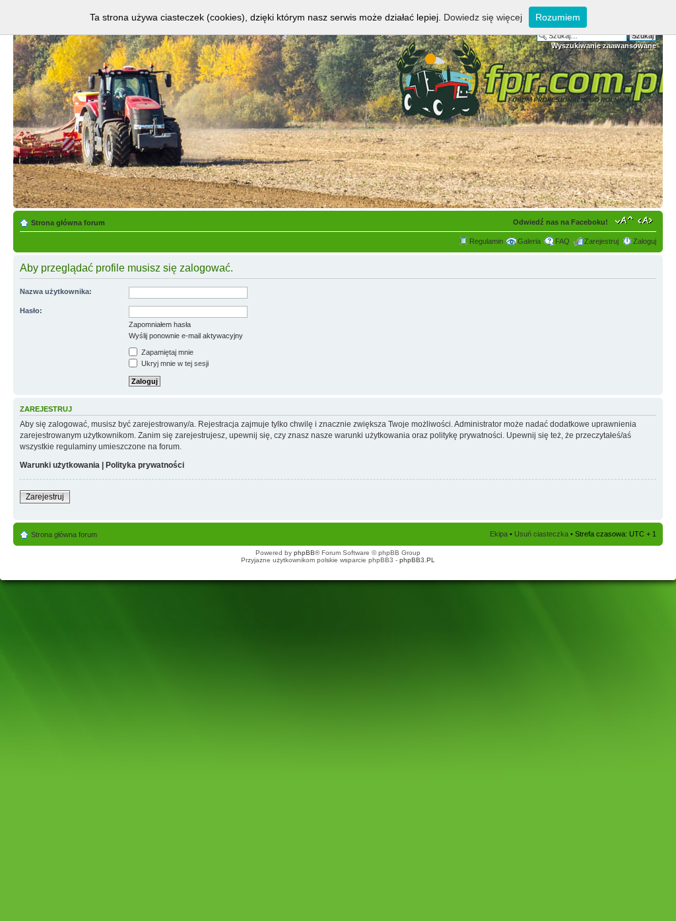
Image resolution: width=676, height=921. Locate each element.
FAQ (562, 241)
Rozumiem (557, 17)
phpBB (304, 552)
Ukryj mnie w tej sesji (174, 363)
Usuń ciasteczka (541, 534)
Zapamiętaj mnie (166, 352)
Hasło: (31, 310)
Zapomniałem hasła (160, 324)
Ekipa (499, 534)
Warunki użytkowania (60, 465)
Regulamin (486, 241)
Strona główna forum (68, 223)
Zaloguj (644, 241)
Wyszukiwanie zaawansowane (603, 46)
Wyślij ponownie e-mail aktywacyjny (186, 336)
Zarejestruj (601, 241)
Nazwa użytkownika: (56, 291)
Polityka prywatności (145, 465)
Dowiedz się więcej (483, 17)
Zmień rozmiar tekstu (624, 220)
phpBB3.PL (417, 560)
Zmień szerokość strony (646, 220)
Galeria (529, 241)
